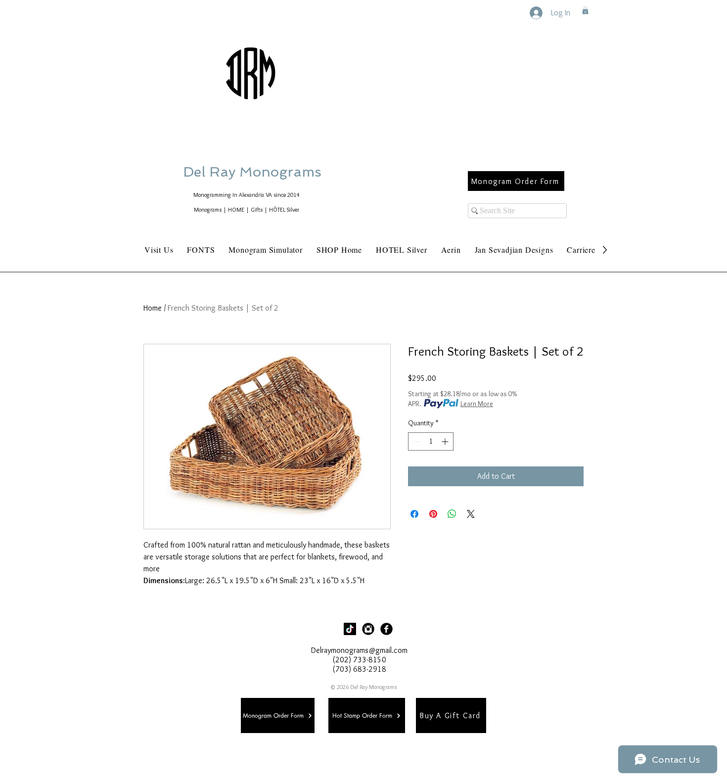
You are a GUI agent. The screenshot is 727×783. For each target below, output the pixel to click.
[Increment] (446, 441)
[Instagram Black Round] (368, 629)
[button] (585, 10)
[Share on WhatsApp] (452, 514)
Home (152, 308)
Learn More (476, 403)
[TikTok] (350, 629)
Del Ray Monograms (284, 172)
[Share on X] (471, 514)
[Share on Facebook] (414, 514)
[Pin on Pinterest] (433, 514)
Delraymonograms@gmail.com (359, 650)
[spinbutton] (431, 441)
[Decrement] (415, 441)
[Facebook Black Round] (386, 629)
